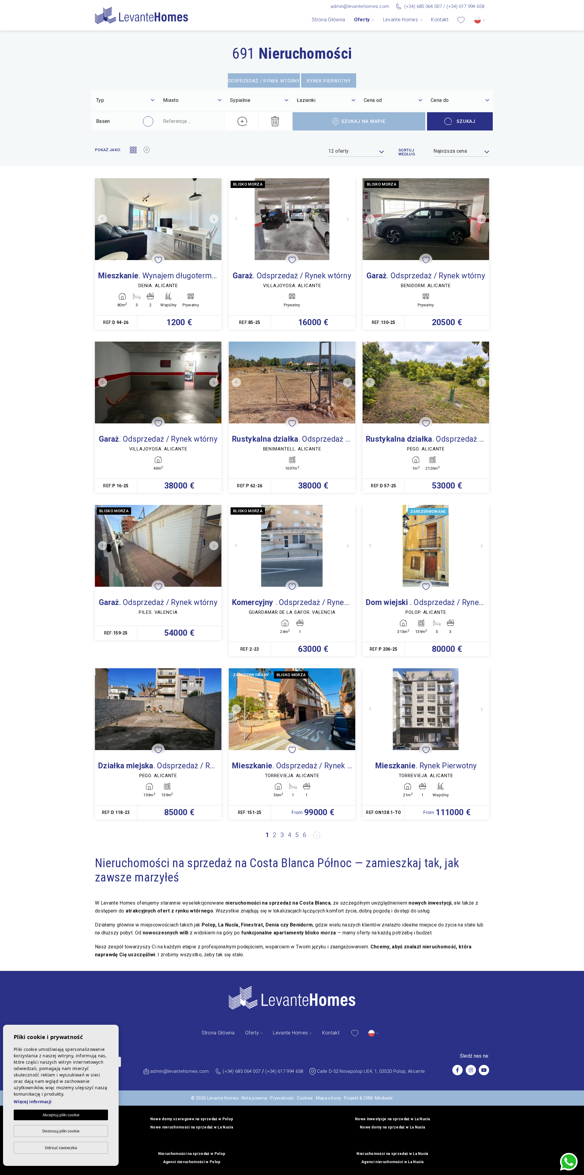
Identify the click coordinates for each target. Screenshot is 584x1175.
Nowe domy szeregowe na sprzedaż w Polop (191, 1119)
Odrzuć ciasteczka (61, 1147)
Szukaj (466, 121)
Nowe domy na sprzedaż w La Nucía (392, 1127)
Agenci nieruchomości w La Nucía (392, 1162)
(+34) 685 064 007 (423, 6)
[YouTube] (484, 1070)
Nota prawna (254, 1098)
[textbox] (125, 100)
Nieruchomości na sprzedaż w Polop (191, 1154)
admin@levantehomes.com (360, 6)
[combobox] (125, 101)
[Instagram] (471, 1070)
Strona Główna (328, 20)
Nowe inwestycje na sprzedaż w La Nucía (392, 1119)
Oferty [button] (362, 20)
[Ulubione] (460, 20)
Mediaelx (384, 1098)
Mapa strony (328, 1098)
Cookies (305, 1098)
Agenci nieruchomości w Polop (192, 1162)
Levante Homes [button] (400, 20)
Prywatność (282, 1098)
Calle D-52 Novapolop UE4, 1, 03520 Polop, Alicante (371, 1071)
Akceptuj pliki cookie (61, 1115)
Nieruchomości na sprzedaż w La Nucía (392, 1154)
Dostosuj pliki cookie (60, 1131)
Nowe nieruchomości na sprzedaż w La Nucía (191, 1127)
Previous (101, 219)
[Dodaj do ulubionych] (158, 260)
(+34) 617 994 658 (465, 6)
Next (215, 219)
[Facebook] (457, 1070)
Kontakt (439, 20)
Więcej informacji (32, 1101)
